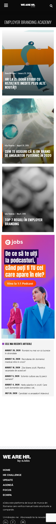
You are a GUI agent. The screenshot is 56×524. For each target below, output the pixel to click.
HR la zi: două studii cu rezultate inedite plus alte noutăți (25, 83)
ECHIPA (7, 495)
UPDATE (8, 480)
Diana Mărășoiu (10, 73)
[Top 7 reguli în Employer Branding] (28, 199)
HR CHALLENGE (12, 475)
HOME (6, 470)
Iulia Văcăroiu (10, 145)
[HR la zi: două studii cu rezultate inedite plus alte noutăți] (28, 63)
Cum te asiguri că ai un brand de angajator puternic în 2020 (28, 153)
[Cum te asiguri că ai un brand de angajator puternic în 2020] (28, 131)
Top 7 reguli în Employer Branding (24, 221)
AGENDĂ (8, 485)
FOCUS (7, 490)
